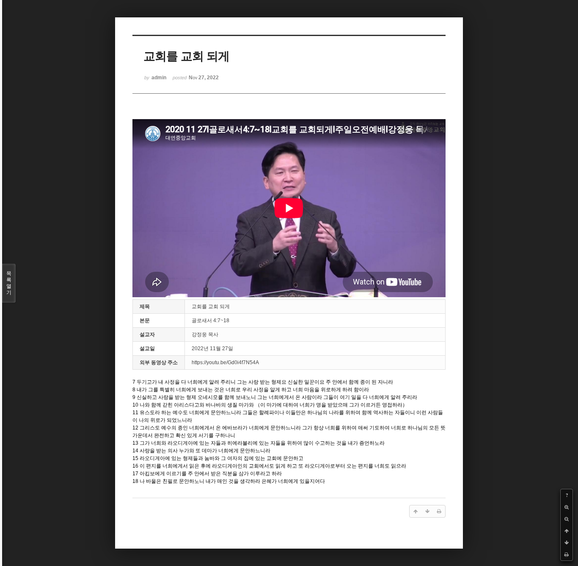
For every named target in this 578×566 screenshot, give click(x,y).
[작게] (566, 519)
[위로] (566, 531)
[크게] (566, 507)
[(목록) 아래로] (566, 543)
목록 (8, 283)
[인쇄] (566, 554)
